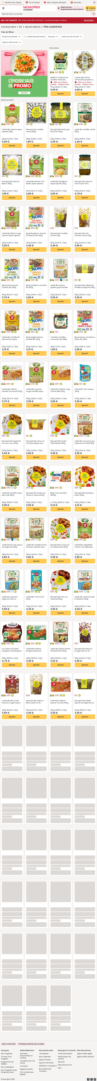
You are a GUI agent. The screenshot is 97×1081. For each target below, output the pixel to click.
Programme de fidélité (7, 1063)
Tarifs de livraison (65, 1053)
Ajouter (60, 93)
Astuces (61, 1062)
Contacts (24, 1066)
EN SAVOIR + (89, 20)
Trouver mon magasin (6, 1057)
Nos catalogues (7, 1067)
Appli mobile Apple (84, 1053)
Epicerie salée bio (32, 27)
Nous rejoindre (45, 1056)
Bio (20, 27)
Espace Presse (45, 1060)
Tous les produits (8, 27)
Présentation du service (64, 1057)
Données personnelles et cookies (26, 1055)
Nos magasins (6, 1053)
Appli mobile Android (85, 1056)
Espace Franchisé (46, 1063)
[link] (31, 1044)
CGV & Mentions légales (26, 1073)
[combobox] (46, 14)
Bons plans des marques (45, 1070)
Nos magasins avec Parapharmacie (9, 1071)
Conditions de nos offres (27, 1062)
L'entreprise (43, 1053)
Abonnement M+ (65, 1065)
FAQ (59, 1068)
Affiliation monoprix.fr (48, 1066)
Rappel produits (26, 1069)
